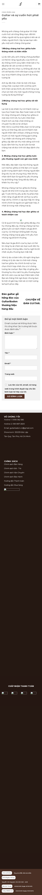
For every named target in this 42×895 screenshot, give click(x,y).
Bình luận (9, 333)
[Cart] (39, 4)
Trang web (9, 374)
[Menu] (3, 4)
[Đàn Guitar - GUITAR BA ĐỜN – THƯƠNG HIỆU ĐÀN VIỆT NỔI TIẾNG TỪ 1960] (20, 4)
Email (8, 363)
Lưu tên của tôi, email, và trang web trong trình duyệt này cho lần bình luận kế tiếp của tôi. (20, 388)
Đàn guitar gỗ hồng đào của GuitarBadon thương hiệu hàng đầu (10, 301)
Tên (7, 353)
